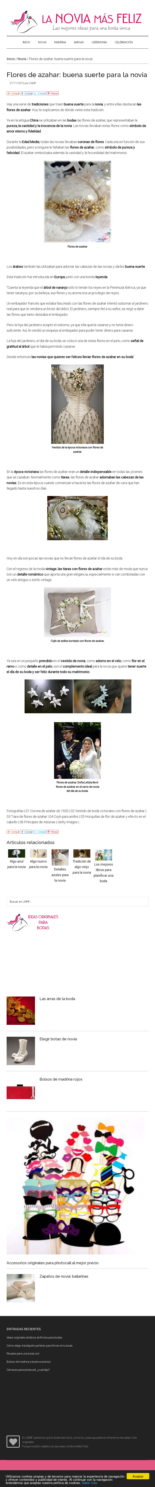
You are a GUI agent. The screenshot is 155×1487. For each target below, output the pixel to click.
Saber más (89, 1482)
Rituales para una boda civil (23, 1353)
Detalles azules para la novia (60, 874)
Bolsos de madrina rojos (61, 1079)
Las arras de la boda (57, 998)
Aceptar (138, 1476)
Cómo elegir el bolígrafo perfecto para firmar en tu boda (39, 1345)
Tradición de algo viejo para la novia (82, 866)
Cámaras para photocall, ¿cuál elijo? (28, 1369)
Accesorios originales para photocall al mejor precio (53, 1263)
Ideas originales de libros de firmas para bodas (34, 1337)
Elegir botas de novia (58, 1039)
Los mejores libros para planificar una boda (103, 872)
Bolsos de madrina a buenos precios (29, 1361)
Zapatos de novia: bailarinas (64, 1276)
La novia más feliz (77, 22)
